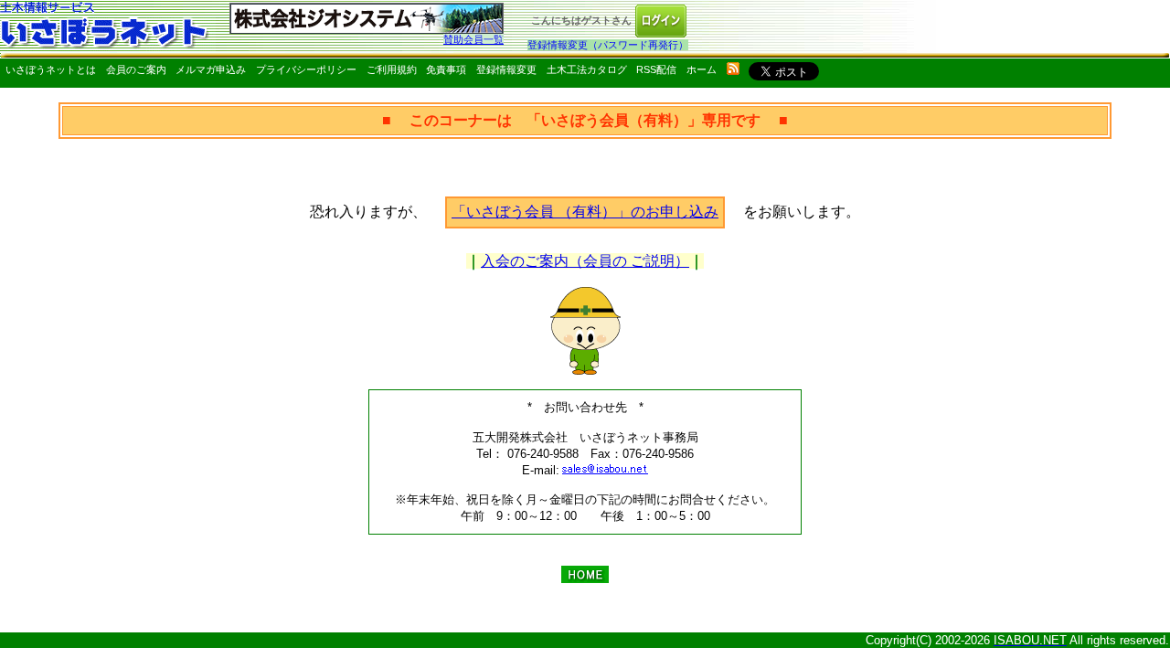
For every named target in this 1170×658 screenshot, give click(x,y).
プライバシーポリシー (306, 69)
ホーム (701, 69)
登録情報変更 (506, 69)
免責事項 (446, 69)
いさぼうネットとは (50, 69)
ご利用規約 (392, 69)
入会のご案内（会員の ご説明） (585, 261)
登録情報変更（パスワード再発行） (607, 44)
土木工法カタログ (587, 69)
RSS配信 (656, 69)
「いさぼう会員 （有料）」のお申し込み (585, 211)
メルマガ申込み (211, 69)
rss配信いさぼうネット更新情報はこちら (733, 68)
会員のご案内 (136, 69)
